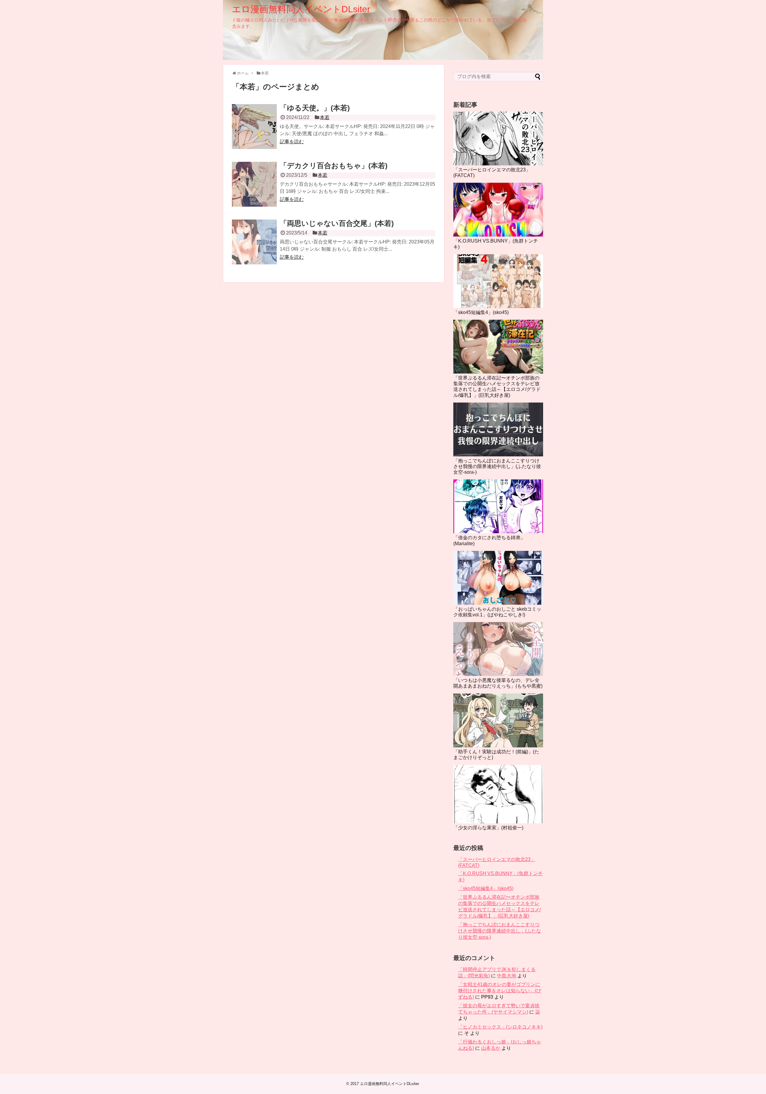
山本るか (490, 1048)
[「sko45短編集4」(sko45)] (498, 281)
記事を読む (292, 141)
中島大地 (506, 975)
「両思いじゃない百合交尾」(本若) (337, 223)
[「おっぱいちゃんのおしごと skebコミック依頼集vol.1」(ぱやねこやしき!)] (498, 578)
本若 (324, 117)
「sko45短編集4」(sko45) (481, 312)
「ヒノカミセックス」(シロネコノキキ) (500, 1026)
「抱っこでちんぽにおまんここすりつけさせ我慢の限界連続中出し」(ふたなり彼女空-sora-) (497, 466)
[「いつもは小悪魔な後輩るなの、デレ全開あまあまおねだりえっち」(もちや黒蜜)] (498, 649)
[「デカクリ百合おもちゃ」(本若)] (254, 184)
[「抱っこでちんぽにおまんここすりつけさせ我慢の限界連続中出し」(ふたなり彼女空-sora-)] (498, 429)
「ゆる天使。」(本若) (315, 108)
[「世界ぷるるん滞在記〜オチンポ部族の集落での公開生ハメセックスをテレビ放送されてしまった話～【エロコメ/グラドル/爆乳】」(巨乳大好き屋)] (498, 347)
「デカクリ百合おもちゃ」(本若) (333, 165)
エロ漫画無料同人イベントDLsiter (301, 9)
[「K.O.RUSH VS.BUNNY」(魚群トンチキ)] (498, 210)
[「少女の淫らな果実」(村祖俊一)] (498, 794)
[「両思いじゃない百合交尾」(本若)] (254, 242)
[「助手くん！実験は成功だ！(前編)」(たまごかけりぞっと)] (498, 721)
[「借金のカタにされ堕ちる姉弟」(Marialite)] (498, 506)
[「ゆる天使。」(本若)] (254, 126)
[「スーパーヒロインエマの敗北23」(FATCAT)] (498, 138)
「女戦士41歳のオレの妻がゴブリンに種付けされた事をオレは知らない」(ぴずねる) (499, 990)
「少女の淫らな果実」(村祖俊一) (488, 827)
